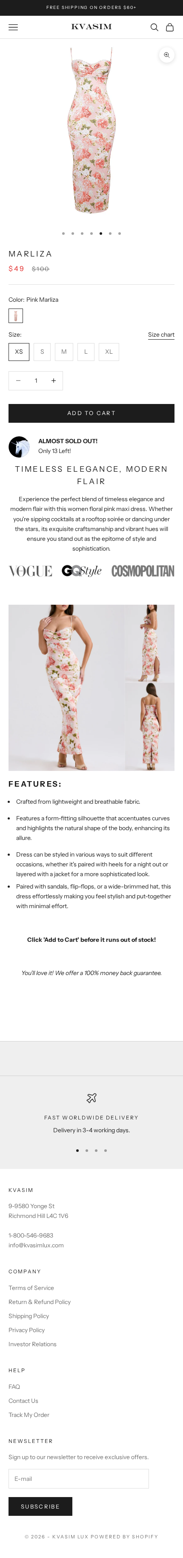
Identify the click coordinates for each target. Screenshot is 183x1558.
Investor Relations (33, 1344)
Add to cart (91, 413)
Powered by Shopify (124, 1537)
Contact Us (23, 1401)
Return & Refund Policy (40, 1302)
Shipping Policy (29, 1316)
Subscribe (40, 1506)
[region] (91, 1114)
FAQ (14, 1387)
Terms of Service (31, 1288)
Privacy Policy (27, 1330)
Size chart (161, 334)
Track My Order (29, 1415)
